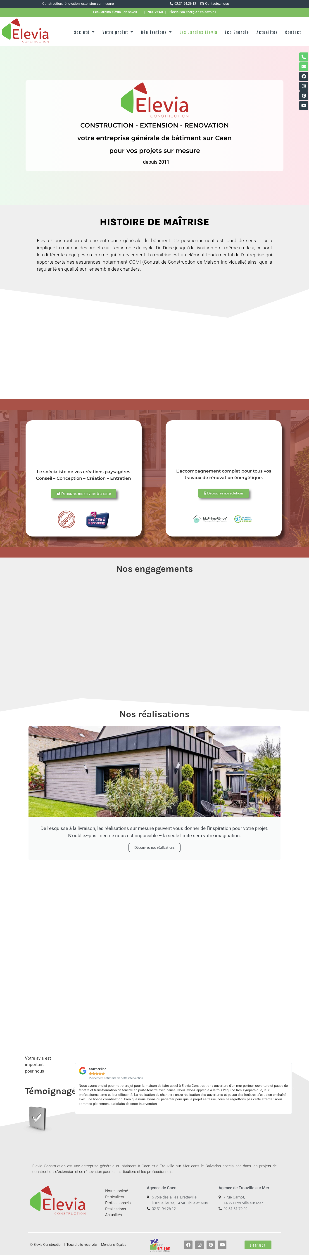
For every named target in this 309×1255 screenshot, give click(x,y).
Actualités (267, 31)
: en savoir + (118, 12)
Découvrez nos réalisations (154, 847)
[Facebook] (303, 76)
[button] (74, 1088)
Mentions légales (113, 1245)
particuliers (126, 1171)
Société (82, 31)
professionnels (159, 1171)
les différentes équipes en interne (72, 255)
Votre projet (115, 31)
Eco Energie (237, 31)
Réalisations (154, 31)
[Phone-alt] (303, 56)
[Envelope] (303, 66)
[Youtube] (303, 105)
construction (43, 1171)
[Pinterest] (303, 95)
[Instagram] (303, 86)
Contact (293, 31)
